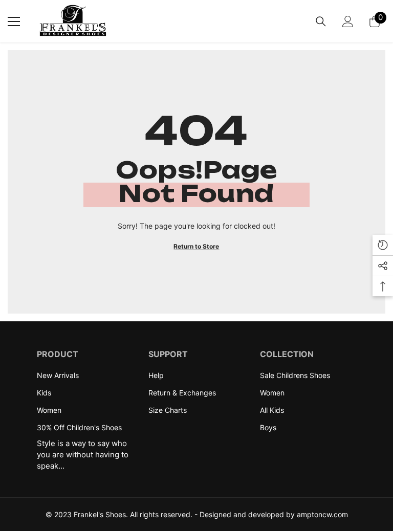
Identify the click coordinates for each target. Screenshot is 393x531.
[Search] (321, 21)
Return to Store (196, 246)
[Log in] (348, 21)
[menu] (14, 21)
